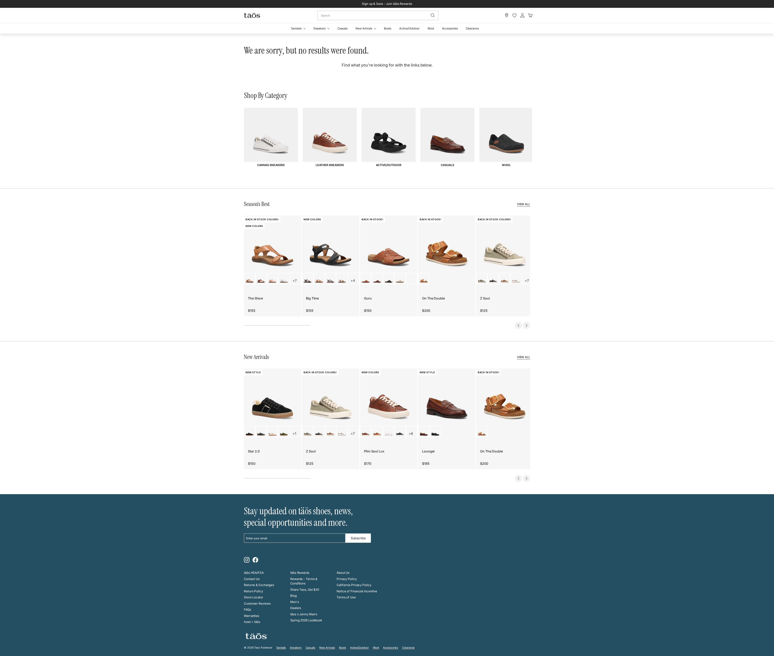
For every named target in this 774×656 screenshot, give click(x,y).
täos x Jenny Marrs (303, 614)
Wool (431, 28)
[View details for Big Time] (307, 278)
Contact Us (252, 579)
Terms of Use (346, 597)
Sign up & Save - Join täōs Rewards (387, 4)
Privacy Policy (347, 579)
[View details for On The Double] (423, 278)
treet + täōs (252, 622)
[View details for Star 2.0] (249, 431)
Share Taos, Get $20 (304, 590)
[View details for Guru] (365, 278)
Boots (387, 28)
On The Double (433, 298)
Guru (368, 298)
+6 (411, 433)
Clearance (472, 28)
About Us (343, 573)
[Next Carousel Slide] (526, 325)
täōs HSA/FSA (254, 573)
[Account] (522, 15)
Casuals (342, 28)
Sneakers (319, 28)
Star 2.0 (254, 451)
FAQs (247, 609)
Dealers (295, 608)
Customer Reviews (257, 603)
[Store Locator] (506, 15)
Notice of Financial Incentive (357, 591)
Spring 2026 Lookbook (306, 620)
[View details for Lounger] (423, 431)
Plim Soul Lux (374, 451)
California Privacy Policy (354, 585)
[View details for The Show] (249, 278)
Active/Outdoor (409, 28)
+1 (294, 433)
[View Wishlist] (514, 15)
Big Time (312, 298)
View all (523, 204)
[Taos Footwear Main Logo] (252, 15)
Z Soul (485, 298)
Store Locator (253, 597)
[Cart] (530, 15)
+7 (295, 281)
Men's (294, 602)
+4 (353, 281)
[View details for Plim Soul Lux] (365, 431)
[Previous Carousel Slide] (518, 325)
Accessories (450, 28)
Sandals (296, 28)
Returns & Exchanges (259, 585)
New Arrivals (364, 28)
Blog (293, 596)
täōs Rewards (299, 573)
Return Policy (253, 591)
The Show (255, 298)
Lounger (428, 451)
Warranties (251, 616)
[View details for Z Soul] (481, 278)
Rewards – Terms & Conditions (303, 581)
